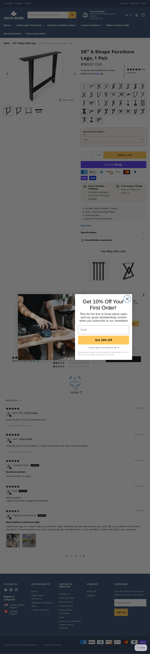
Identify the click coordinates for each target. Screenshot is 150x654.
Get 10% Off (103, 340)
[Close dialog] (127, 299)
